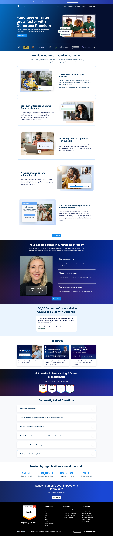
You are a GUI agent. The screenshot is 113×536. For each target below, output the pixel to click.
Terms (46, 519)
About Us (47, 511)
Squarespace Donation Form (89, 511)
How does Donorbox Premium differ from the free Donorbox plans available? (41, 417)
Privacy (46, 521)
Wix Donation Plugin (87, 513)
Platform (59, 6)
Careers (46, 515)
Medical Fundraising (68, 511)
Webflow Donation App (87, 517)
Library (46, 525)
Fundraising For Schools (69, 515)
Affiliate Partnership (49, 523)
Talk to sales (56, 235)
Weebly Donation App (87, 515)
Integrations (86, 506)
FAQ (45, 517)
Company (77, 6)
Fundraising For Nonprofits (69, 513)
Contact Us (47, 509)
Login (83, 6)
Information (49, 506)
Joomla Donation (86, 519)
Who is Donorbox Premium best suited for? (32, 426)
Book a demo (21, 35)
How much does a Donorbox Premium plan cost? (33, 445)
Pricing (64, 6)
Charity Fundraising (68, 517)
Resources (70, 6)
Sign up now (91, 6)
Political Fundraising (68, 509)
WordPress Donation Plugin (88, 509)
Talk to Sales (56, 299)
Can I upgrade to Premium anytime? (30, 454)
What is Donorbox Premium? (28, 408)
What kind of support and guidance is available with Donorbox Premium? (40, 435)
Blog (46, 513)
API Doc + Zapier (86, 521)
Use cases (66, 506)
